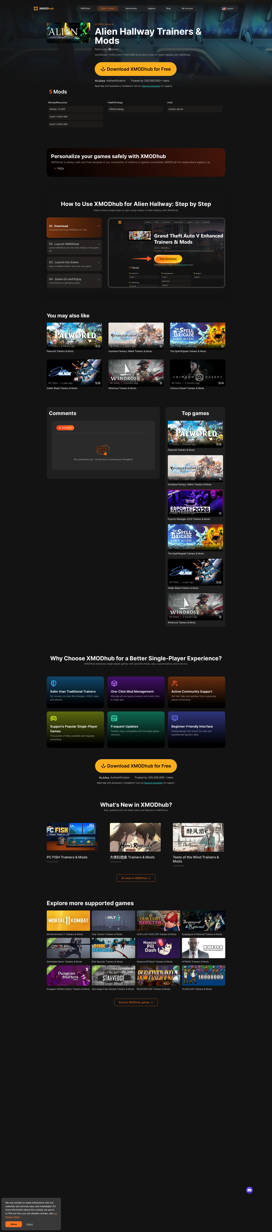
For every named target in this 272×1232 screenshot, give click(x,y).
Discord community (151, 86)
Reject (29, 1224)
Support (151, 8)
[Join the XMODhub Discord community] (249, 1190)
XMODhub (85, 8)
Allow (14, 1224)
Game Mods (131, 8)
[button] (136, 168)
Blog (168, 8)
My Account (187, 8)
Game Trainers (107, 8)
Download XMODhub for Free (139, 69)
